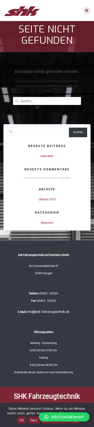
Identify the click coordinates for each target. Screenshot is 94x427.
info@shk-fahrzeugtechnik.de (48, 311)
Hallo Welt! (47, 156)
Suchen (78, 132)
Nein (34, 420)
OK (21, 420)
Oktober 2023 (47, 199)
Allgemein (47, 223)
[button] (64, 417)
